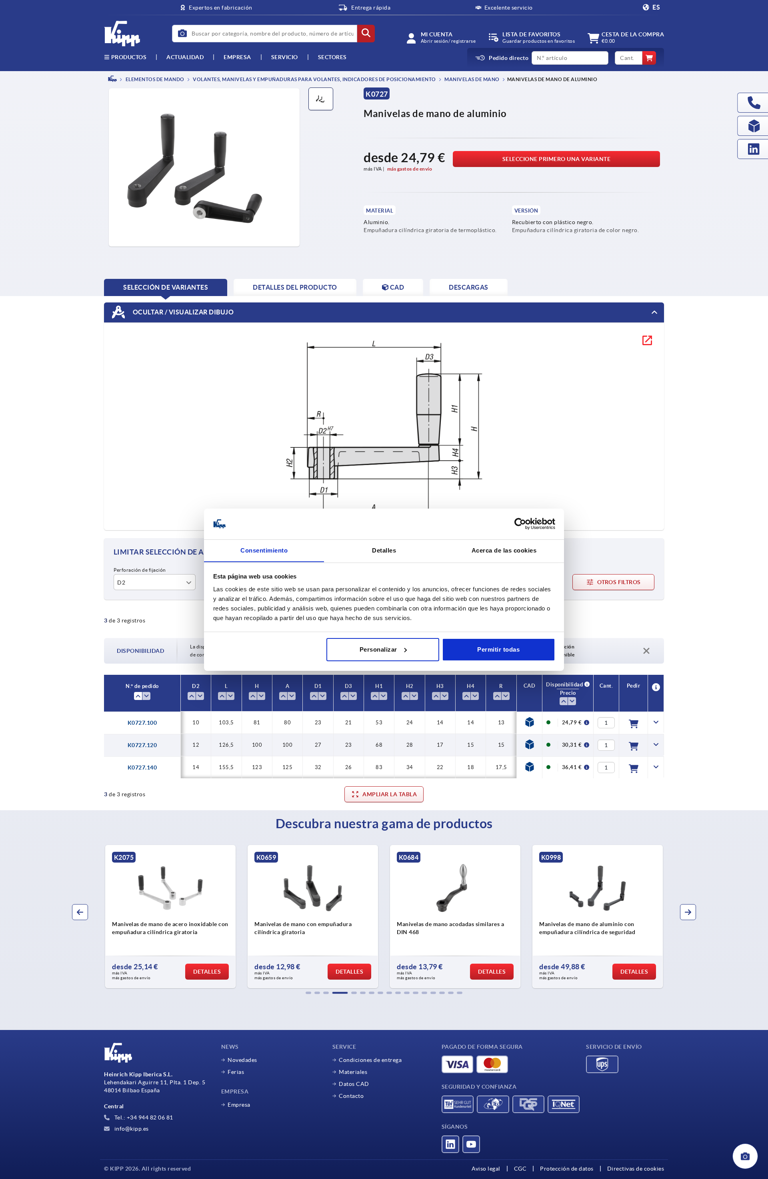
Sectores (332, 57)
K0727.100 (142, 723)
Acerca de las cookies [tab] (504, 550)
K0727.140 (142, 767)
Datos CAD (354, 1084)
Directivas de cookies (635, 1168)
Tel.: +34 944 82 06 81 (143, 1117)
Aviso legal (486, 1168)
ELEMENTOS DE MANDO (154, 79)
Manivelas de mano (472, 79)
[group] (170, 916)
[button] (308, 993)
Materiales (353, 1072)
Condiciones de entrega (370, 1060)
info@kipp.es (131, 1128)
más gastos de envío (409, 168)
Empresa (237, 57)
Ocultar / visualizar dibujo (182, 311)
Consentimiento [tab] (264, 550)
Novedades (242, 1060)
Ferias (236, 1072)
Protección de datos (567, 1168)
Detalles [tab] (384, 550)
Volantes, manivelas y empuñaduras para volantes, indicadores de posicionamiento (314, 79)
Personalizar (378, 649)
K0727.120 (142, 745)
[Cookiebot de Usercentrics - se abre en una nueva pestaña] (520, 524)
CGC (520, 1168)
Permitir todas (498, 649)
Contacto (351, 1096)
